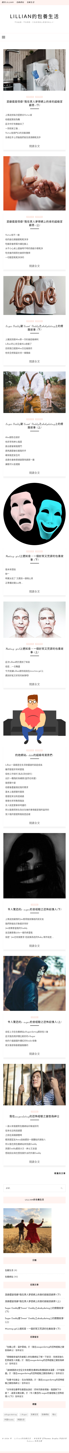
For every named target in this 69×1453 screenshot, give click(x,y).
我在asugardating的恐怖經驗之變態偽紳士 (34, 1116)
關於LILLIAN (7, 2)
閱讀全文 (34, 146)
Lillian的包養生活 (34, 16)
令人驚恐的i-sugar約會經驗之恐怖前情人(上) (34, 1022)
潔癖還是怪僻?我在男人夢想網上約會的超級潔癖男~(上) (32, 1301)
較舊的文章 (60, 1173)
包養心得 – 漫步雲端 (16, 1347)
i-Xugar (24, 1415)
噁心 (54, 1415)
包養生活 (30, 2)
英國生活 (21, 1420)
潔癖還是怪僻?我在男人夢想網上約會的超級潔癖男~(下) (32, 1295)
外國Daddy (9, 1420)
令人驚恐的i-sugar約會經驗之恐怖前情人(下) (34, 909)
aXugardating (10, 1415)
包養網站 (20, 2)
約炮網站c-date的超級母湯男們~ (34, 755)
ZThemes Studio (50, 1439)
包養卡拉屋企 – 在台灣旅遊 (19, 1380)
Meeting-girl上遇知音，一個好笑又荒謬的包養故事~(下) (32, 1329)
